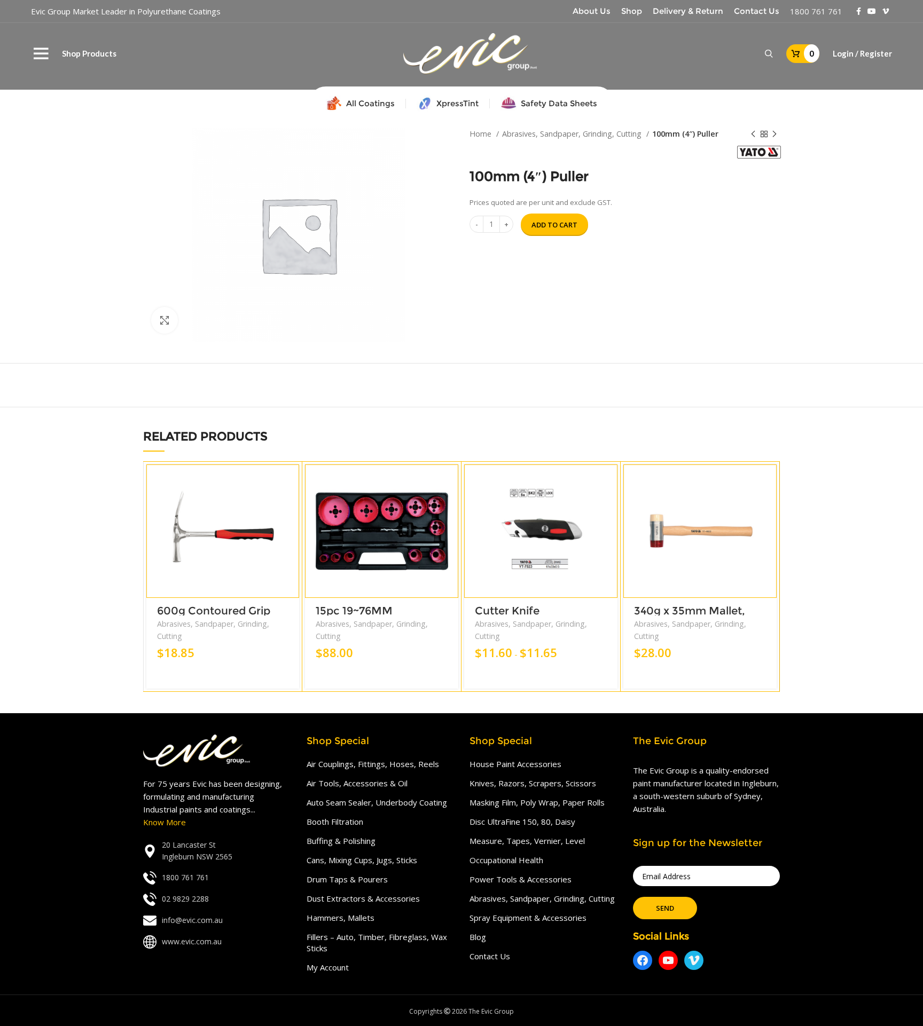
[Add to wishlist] (291, 530)
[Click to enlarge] (164, 320)
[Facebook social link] (858, 11)
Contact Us (490, 956)
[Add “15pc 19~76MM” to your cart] (450, 482)
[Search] (769, 54)
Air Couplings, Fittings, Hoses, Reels (373, 764)
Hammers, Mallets (340, 917)
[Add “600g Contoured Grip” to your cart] (291, 482)
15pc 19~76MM (354, 610)
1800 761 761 (816, 11)
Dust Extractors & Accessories (363, 898)
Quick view (291, 506)
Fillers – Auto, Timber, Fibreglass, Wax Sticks (377, 942)
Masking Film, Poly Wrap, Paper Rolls (537, 802)
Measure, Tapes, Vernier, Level (527, 840)
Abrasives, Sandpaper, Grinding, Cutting (573, 134)
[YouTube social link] (871, 11)
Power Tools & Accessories (521, 879)
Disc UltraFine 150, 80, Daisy (522, 821)
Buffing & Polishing (341, 840)
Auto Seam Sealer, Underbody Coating (377, 802)
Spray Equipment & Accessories (528, 917)
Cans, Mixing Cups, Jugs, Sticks (362, 860)
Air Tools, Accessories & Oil (357, 783)
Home (482, 134)
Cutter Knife (507, 610)
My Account (328, 967)
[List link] (217, 851)
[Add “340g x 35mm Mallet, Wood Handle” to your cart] (768, 482)
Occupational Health (506, 860)
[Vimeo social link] (885, 11)
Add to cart (554, 225)
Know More (164, 822)
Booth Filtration (335, 821)
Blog (478, 937)
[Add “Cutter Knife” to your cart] (609, 482)
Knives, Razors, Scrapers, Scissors (533, 783)
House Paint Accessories (515, 764)
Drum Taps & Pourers (347, 879)
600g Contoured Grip (213, 610)
